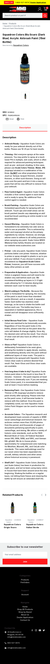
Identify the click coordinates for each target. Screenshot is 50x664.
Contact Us (25, 620)
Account (25, 594)
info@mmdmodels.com (16, 648)
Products (25, 580)
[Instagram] (36, 630)
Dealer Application (38, 2)
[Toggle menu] (3, 8)
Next (45, 495)
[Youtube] (39, 630)
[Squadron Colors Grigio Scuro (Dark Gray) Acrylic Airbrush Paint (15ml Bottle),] (12, 508)
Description (25, 127)
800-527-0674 (13, 643)
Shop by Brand (25, 612)
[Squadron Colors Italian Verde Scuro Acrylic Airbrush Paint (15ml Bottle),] (35, 508)
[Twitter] (43, 630)
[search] (44, 15)
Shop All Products (25, 609)
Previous (42, 495)
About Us (25, 615)
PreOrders (25, 582)
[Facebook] (32, 630)
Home (25, 607)
